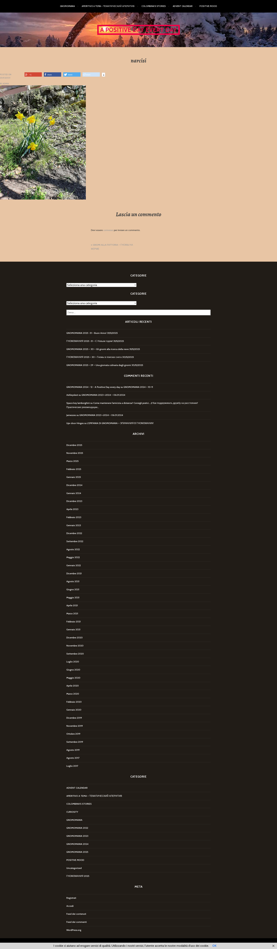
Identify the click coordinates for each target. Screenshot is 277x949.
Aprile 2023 (72, 509)
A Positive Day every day (138, 29)
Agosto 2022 (73, 549)
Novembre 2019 (74, 726)
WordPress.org (73, 930)
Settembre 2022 (74, 541)
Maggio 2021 (72, 597)
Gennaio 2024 (73, 493)
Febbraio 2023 (73, 517)
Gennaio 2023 (73, 525)
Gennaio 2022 (73, 565)
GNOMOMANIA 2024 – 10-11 (138, 387)
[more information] (103, 75)
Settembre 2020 (75, 653)
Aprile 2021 (72, 605)
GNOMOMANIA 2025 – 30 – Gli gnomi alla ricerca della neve (97, 349)
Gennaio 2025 (73, 477)
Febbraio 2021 (73, 621)
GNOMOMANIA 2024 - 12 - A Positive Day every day (93, 387)
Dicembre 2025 (74, 445)
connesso (108, 230)
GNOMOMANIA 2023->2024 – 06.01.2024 (103, 395)
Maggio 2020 (73, 677)
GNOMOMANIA (67, 6)
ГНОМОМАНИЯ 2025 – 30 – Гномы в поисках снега (94, 357)
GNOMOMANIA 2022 (77, 828)
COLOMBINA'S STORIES (79, 803)
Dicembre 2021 (74, 573)
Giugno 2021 (72, 589)
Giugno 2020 (73, 669)
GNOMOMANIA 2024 (77, 844)
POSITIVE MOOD (208, 6)
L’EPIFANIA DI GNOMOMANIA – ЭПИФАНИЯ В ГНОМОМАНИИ (120, 423)
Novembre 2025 (74, 453)
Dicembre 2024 (74, 485)
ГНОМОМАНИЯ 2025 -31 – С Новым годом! (89, 341)
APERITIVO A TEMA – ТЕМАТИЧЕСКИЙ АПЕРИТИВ (108, 6)
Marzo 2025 (72, 461)
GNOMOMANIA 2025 (77, 852)
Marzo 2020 (72, 693)
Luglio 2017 (72, 766)
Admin (6, 83)
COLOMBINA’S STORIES (154, 6)
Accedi (70, 906)
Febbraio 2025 (73, 469)
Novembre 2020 (75, 645)
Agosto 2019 (73, 750)
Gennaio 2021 (73, 629)
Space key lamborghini (78, 403)
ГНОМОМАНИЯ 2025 (77, 876)
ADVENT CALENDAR (183, 6)
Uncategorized (74, 868)
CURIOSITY (72, 812)
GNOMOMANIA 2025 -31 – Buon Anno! (86, 333)
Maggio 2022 (73, 557)
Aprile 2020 (72, 685)
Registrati (71, 898)
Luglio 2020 (72, 661)
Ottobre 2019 (73, 733)
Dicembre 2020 (74, 637)
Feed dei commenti (76, 922)
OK (214, 945)
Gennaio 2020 (73, 709)
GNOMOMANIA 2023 (77, 836)
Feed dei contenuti (76, 914)
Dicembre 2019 (74, 717)
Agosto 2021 (72, 581)
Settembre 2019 (74, 742)
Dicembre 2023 (74, 501)
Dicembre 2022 (74, 533)
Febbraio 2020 (74, 701)
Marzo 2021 (72, 613)
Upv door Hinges (75, 423)
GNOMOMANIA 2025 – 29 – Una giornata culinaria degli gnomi (98, 365)
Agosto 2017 (72, 758)
